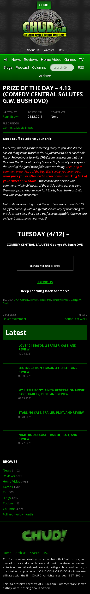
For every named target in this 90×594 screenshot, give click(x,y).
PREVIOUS (45, 282)
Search (34, 553)
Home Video (51, 59)
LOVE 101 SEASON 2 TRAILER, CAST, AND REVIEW (47, 347)
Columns (39, 67)
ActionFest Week (76, 319)
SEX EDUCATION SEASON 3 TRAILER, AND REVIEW (48, 370)
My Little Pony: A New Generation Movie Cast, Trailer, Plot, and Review (51, 392)
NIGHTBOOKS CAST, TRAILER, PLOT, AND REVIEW (47, 437)
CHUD (43, 5)
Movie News (24, 128)
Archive (49, 50)
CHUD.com (45, 536)
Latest (16, 332)
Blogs (8, 67)
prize (43, 299)
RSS (61, 50)
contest (34, 299)
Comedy (24, 299)
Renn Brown (11, 117)
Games (70, 59)
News (16, 59)
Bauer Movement (14, 319)
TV (81, 59)
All (5, 59)
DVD (16, 299)
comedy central (61, 299)
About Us (32, 50)
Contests (9, 128)
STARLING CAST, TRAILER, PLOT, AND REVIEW (51, 412)
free (49, 299)
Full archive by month (18, 514)
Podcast (22, 67)
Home (7, 553)
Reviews (31, 59)
